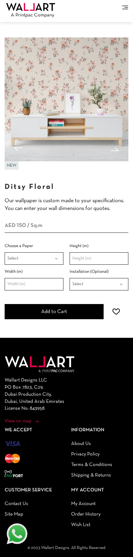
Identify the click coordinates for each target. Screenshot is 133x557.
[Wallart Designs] (30, 7)
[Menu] (125, 7)
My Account (83, 504)
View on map (18, 421)
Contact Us (16, 504)
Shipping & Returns (91, 475)
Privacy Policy (85, 454)
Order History (86, 514)
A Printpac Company (32, 15)
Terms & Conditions (91, 465)
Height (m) (79, 246)
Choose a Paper (19, 246)
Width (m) (14, 272)
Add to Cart (54, 311)
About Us (81, 444)
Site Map (14, 514)
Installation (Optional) (89, 272)
